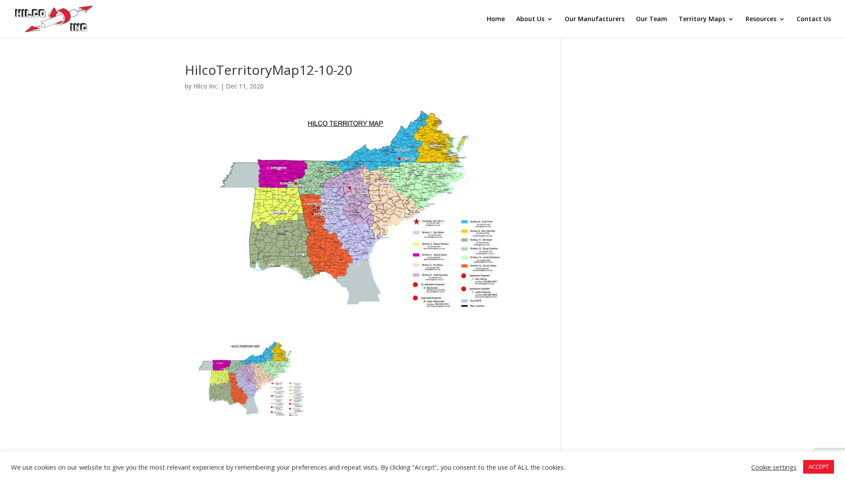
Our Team (651, 19)
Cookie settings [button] (774, 467)
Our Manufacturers (595, 19)
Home (496, 19)
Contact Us (814, 19)
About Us (530, 19)
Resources (761, 19)
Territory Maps (702, 19)
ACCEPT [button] (818, 467)
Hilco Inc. (206, 86)
